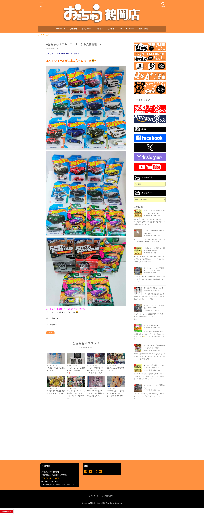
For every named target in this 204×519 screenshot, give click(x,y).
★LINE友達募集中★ (151, 325)
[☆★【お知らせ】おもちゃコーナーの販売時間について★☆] (138, 213)
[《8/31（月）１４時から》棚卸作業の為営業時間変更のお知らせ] (138, 251)
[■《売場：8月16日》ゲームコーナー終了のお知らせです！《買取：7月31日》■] (138, 368)
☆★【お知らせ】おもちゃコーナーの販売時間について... (154, 212)
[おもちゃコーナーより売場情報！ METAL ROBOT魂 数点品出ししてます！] (138, 308)
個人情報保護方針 (107, 496)
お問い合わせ (143, 29)
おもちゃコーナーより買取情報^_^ (154, 386)
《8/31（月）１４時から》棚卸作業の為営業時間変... (155, 249)
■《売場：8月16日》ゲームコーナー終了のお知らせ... (154, 366)
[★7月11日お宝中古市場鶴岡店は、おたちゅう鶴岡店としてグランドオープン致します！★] (138, 348)
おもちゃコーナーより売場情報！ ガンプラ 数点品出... (154, 269)
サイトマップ (93, 496)
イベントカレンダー (126, 29)
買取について (60, 29)
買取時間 (73, 29)
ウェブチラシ (86, 29)
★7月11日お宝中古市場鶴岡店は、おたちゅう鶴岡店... (154, 346)
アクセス (99, 29)
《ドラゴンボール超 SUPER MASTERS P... (154, 232)
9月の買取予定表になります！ (154, 288)
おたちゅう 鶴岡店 (100, 503)
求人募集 (111, 29)
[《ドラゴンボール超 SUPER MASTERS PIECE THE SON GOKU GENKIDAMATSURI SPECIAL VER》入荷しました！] (138, 233)
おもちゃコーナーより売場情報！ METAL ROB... (154, 307)
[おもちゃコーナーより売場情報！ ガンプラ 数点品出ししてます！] (138, 271)
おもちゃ (51, 332)
